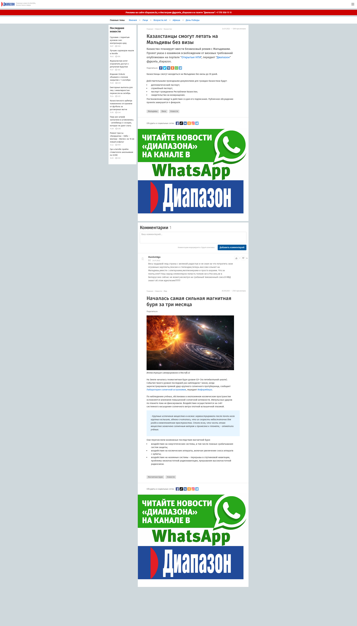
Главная (150, 29)
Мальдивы (152, 111)
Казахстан (168, 29)
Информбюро (205, 389)
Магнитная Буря (155, 477)
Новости (158, 29)
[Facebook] (160, 68)
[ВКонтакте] (168, 68)
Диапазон (223, 57)
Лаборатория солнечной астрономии (166, 389)
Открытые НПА (191, 57)
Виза (164, 111)
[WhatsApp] (176, 68)
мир (165, 291)
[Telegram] (180, 68)
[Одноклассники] (172, 68)
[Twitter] (164, 68)
